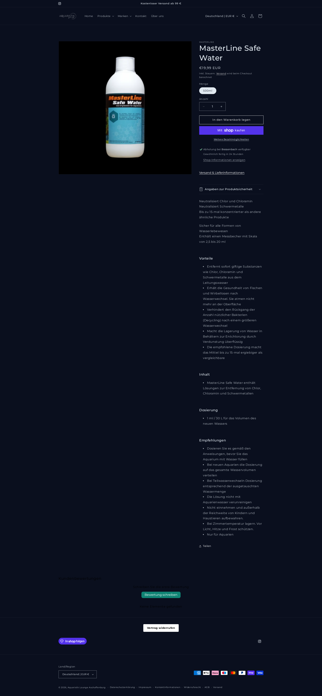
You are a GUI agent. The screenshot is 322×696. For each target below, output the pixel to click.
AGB (207, 687)
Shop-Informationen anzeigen (224, 160)
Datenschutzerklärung (122, 687)
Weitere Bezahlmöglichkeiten (231, 139)
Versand (221, 73)
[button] (105, 16)
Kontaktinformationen (167, 687)
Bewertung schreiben (161, 595)
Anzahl (203, 99)
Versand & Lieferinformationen (221, 172)
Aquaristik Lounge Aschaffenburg (87, 687)
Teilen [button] (207, 546)
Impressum (145, 687)
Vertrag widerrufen (161, 628)
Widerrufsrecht (192, 687)
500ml (207, 91)
